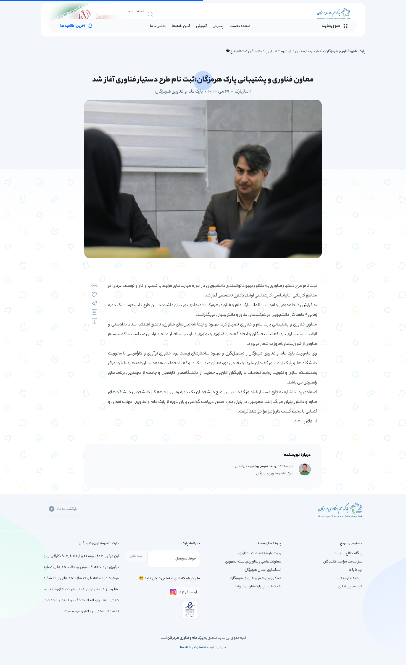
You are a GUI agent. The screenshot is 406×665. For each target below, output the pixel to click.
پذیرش (218, 26)
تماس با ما (157, 26)
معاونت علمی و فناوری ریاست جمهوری (253, 562)
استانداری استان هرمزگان (262, 570)
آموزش (201, 26)
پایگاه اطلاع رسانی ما (348, 553)
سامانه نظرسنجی (350, 578)
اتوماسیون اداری (350, 586)
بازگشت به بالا (67, 509)
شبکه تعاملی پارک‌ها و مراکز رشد (257, 586)
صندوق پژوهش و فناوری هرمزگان (255, 578)
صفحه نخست (240, 26)
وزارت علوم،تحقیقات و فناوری (259, 553)
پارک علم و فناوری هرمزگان (345, 51)
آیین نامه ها (181, 26)
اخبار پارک (315, 51)
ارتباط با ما (355, 570)
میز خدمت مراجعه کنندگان (342, 562)
